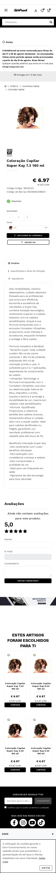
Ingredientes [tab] (17, 279)
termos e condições (40, 808)
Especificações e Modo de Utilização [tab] (27, 271)
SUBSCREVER (43, 801)
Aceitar (46, 868)
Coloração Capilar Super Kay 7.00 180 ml (15, 686)
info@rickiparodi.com (13, 67)
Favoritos (30, 242)
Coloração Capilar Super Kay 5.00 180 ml (41, 751)
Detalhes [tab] (15, 263)
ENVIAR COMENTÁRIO (28, 581)
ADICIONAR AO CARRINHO (29, 235)
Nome (8, 539)
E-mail (8, 551)
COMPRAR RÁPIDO (15, 705)
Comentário (11, 563)
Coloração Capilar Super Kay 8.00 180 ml (41, 686)
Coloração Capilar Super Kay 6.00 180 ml (15, 751)
